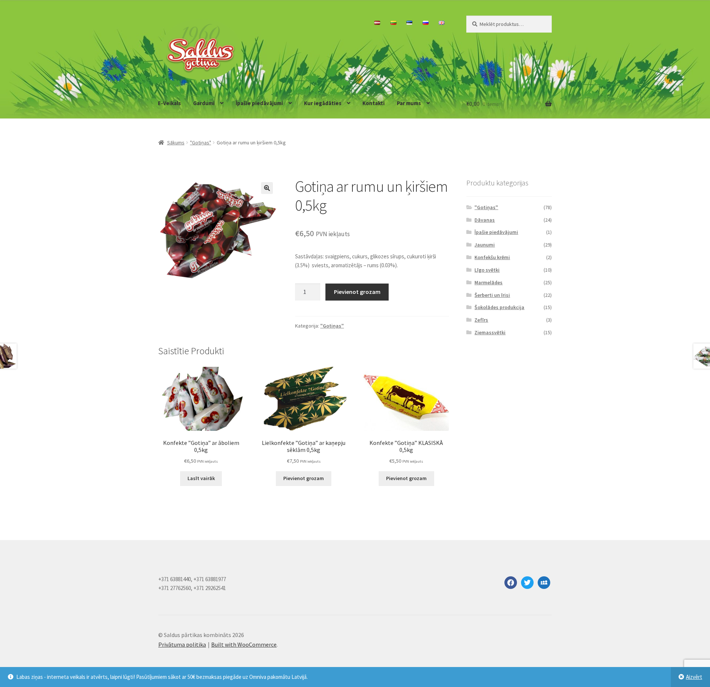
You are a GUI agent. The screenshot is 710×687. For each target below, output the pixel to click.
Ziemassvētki (490, 332)
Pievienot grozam (357, 291)
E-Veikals (169, 103)
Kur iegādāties (322, 103)
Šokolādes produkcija (499, 307)
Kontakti (373, 103)
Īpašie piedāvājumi (259, 103)
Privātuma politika (182, 644)
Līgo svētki (487, 270)
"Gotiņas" (200, 142)
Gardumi (203, 103)
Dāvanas (484, 220)
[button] (267, 188)
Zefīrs (481, 319)
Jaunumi (484, 244)
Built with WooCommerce (244, 644)
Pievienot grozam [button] (303, 478)
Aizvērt (694, 676)
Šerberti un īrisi (492, 295)
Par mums (409, 103)
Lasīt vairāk (201, 478)
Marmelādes (488, 282)
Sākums (176, 142)
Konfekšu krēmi (492, 257)
